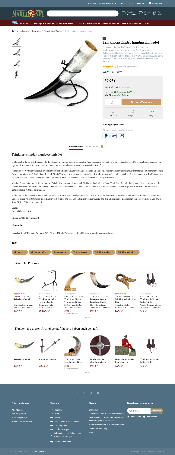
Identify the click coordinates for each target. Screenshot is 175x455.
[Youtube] (98, 393)
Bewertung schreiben (128, 66)
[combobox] (83, 13)
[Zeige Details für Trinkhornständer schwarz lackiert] (49, 280)
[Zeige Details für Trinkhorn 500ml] (24, 280)
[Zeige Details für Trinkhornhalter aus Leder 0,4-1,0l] (150, 345)
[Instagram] (84, 393)
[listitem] (61, 74)
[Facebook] (77, 393)
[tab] (76, 146)
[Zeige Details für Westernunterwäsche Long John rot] (125, 345)
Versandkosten (124, 87)
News (131, 3)
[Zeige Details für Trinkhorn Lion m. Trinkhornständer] (74, 280)
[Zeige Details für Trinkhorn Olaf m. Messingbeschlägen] (74, 345)
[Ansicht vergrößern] (61, 74)
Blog (123, 3)
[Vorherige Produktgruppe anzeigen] (15, 294)
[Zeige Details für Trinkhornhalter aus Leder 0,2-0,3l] (150, 280)
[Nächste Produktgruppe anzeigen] (160, 294)
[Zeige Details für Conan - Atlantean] (49, 345)
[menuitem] (22, 23)
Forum (140, 3)
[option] (16, 42)
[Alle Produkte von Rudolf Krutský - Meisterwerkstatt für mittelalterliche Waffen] (104, 38)
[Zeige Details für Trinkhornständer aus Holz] (125, 280)
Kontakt (92, 3)
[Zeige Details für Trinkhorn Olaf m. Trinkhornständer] (100, 280)
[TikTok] (91, 393)
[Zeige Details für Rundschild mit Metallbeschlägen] (100, 345)
